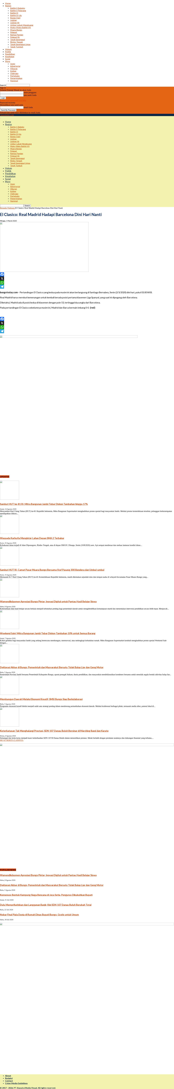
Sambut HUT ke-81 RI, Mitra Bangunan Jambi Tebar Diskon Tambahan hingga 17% (44, 504)
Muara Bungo (16, 30)
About (8, 1075)
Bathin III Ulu (16, 15)
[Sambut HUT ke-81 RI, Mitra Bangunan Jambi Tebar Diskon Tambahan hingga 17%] (9, 499)
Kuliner (13, 71)
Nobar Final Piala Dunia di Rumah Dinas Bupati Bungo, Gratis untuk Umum (39, 914)
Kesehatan (9, 56)
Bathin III (14, 13)
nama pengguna (30, 92)
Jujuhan (13, 20)
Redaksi (9, 1078)
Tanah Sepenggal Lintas (20, 44)
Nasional (14, 80)
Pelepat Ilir (15, 37)
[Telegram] (87, 287)
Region (8, 5)
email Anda (28, 107)
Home (8, 3)
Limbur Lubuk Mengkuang (21, 25)
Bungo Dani (15, 18)
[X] (87, 278)
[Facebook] (87, 274)
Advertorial (15, 66)
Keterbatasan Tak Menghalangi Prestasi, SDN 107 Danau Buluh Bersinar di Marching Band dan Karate (54, 730)
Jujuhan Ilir (14, 22)
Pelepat (13, 32)
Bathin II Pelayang (18, 10)
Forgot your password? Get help (13, 100)
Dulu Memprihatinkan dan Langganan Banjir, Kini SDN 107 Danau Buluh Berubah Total (45, 904)
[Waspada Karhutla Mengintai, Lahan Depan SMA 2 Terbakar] (9, 533)
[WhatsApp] (87, 283)
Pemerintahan (16, 78)
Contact (9, 1080)
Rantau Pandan (16, 34)
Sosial (7, 59)
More (7, 61)
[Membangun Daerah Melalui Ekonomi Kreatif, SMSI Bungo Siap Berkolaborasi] (9, 694)
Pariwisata (14, 76)
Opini (12, 63)
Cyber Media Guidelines (16, 1083)
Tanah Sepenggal (17, 39)
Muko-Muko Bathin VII (20, 27)
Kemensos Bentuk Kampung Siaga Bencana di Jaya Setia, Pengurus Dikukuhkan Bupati (46, 894)
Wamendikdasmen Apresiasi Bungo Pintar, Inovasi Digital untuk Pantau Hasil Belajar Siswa (48, 601)
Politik (8, 51)
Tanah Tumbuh (16, 47)
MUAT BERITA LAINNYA (11, 740)
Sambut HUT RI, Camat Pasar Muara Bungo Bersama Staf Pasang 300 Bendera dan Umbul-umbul (52, 569)
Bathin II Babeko (17, 8)
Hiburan (13, 68)
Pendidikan (10, 54)
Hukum (8, 49)
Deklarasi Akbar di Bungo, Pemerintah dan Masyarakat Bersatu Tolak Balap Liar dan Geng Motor (51, 667)
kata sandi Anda (30, 95)
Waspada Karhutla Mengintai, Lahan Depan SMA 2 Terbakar (32, 538)
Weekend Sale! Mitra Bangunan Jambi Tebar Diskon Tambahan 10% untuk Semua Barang (47, 633)
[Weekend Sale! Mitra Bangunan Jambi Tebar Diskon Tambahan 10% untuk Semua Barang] (9, 628)
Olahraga (14, 73)
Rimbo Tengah (16, 42)
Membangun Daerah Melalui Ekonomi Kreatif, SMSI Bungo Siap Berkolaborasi (41, 699)
